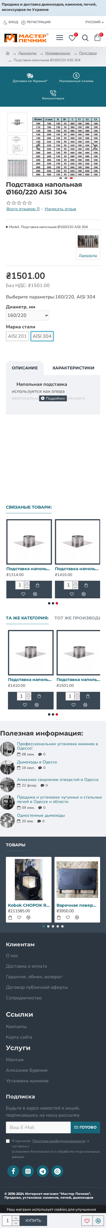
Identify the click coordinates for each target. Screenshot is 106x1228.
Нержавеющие (57, 53)
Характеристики (73, 368)
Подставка (88, 53)
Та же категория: (27, 618)
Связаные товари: (29, 507)
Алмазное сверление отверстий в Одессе (58, 779)
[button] (38, 147)
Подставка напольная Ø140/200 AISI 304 (77, 568)
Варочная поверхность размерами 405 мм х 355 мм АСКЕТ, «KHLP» (77, 905)
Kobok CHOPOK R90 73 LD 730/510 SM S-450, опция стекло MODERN (28, 905)
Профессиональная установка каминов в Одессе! (57, 746)
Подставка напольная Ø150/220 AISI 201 (77, 679)
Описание (25, 368)
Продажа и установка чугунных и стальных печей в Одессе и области (59, 799)
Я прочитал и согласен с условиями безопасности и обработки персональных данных (56, 1149)
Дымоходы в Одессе (37, 762)
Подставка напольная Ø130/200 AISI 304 (29, 568)
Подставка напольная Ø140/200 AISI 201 (29, 679)
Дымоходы (27, 53)
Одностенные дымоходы (41, 815)
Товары (15, 845)
